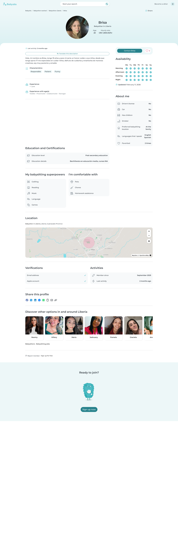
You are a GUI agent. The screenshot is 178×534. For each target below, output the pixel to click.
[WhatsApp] (43, 300)
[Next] (152, 328)
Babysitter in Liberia (102, 26)
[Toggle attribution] (150, 255)
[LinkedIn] (35, 300)
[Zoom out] (149, 235)
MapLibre (134, 255)
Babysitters (30, 344)
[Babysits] (9, 4)
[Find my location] (149, 241)
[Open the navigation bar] (173, 4)
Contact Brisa (129, 51)
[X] (31, 300)
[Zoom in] (149, 231)
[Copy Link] (55, 300)
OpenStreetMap (144, 255)
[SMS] (47, 300)
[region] (89, 243)
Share (150, 11)
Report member (33, 356)
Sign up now (89, 409)
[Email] (51, 300)
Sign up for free (47, 356)
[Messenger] (39, 300)
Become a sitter (161, 4)
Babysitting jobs (43, 344)
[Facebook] (27, 300)
